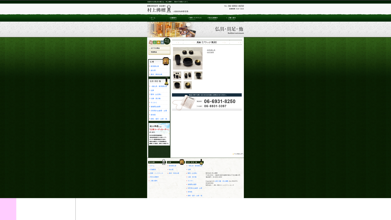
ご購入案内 (233, 18)
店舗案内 (176, 18)
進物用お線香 (155, 106)
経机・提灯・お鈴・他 (159, 119)
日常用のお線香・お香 (159, 111)
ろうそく (154, 102)
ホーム (156, 18)
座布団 (153, 115)
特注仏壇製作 (214, 18)
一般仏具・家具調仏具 (159, 86)
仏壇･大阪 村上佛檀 (221, 181)
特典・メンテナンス (195, 18)
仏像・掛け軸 (155, 98)
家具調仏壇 (155, 66)
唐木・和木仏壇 (156, 74)
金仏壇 (153, 70)
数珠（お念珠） (156, 94)
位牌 (152, 90)
